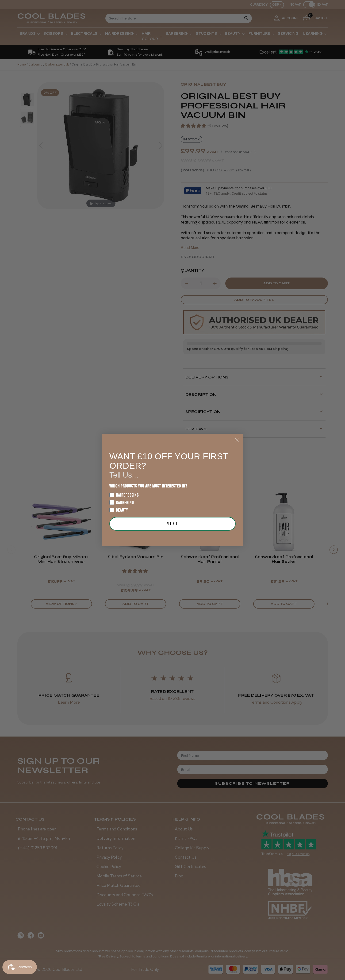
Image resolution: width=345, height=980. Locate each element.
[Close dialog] (237, 440)
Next (173, 524)
